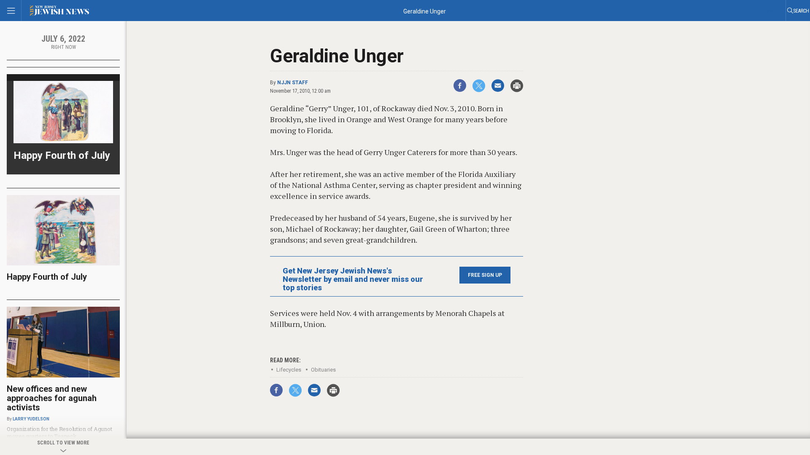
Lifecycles (288, 370)
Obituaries (323, 370)
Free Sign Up (485, 275)
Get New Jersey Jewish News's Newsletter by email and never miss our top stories (353, 279)
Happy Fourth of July (62, 155)
